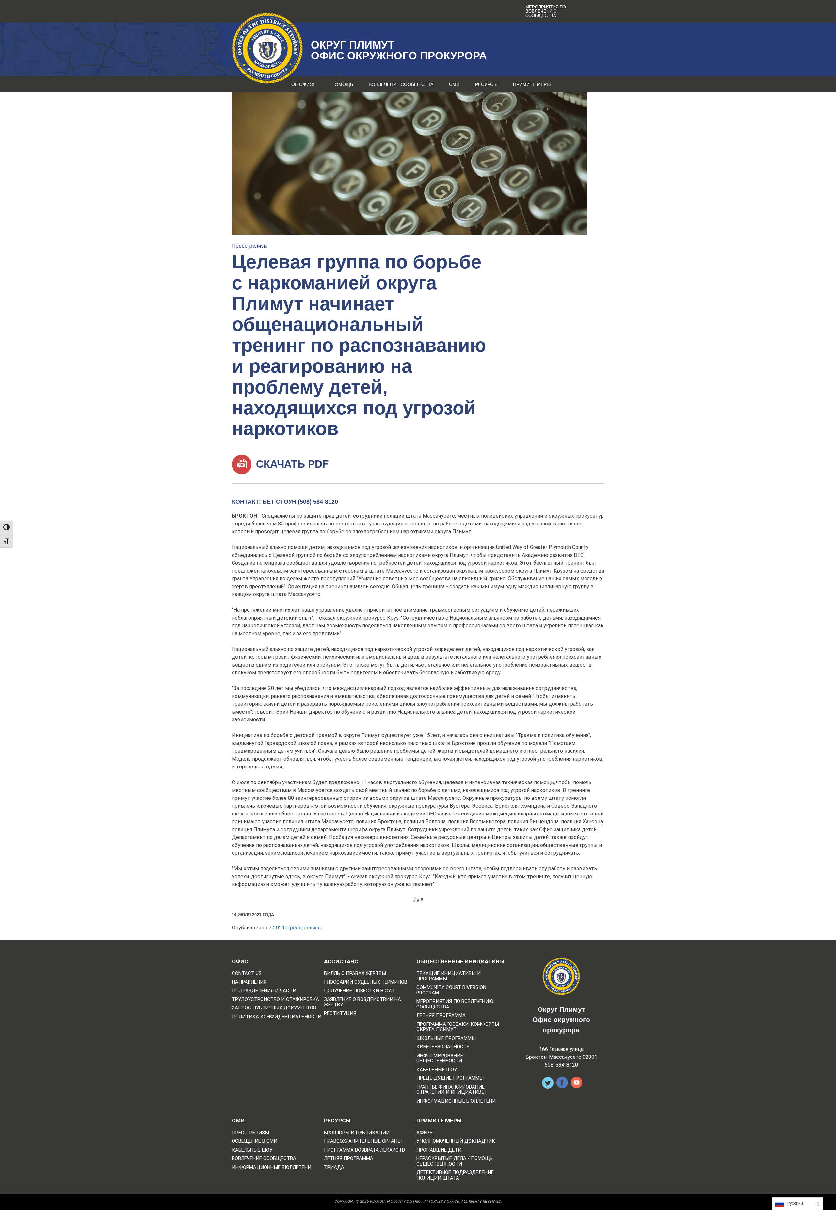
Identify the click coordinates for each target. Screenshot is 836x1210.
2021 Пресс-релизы (297, 928)
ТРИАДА (334, 1167)
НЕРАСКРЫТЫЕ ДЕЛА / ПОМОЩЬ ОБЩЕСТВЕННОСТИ (454, 1161)
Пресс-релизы (250, 246)
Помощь (342, 84)
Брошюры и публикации (357, 1133)
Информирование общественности (439, 1058)
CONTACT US (247, 973)
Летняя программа (441, 1015)
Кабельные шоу (436, 1070)
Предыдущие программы (450, 1078)
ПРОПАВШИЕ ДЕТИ (438, 1150)
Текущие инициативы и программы (448, 976)
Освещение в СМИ (254, 1141)
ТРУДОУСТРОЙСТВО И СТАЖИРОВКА (275, 999)
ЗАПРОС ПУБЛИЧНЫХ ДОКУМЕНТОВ (274, 1008)
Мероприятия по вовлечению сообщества (545, 11)
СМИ (454, 84)
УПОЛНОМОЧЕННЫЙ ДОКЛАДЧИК (455, 1141)
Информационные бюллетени (456, 1101)
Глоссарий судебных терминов (365, 982)
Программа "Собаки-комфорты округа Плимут (457, 1027)
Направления (249, 982)
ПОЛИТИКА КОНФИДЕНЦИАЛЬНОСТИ (276, 1017)
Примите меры (532, 84)
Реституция (340, 1013)
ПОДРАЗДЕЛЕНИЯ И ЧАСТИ (264, 990)
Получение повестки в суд (359, 990)
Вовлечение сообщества (401, 84)
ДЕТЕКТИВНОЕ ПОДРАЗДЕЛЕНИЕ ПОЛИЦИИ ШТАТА (455, 1175)
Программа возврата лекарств (364, 1150)
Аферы (425, 1133)
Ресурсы (486, 84)
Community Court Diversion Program (451, 990)
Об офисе (303, 84)
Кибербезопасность (443, 1047)
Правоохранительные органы (363, 1141)
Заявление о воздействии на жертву (362, 1002)
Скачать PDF (291, 464)
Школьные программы (446, 1038)
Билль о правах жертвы (355, 973)
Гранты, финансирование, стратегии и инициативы (451, 1089)
